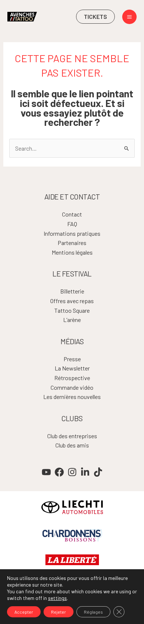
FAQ (72, 223)
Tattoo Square (72, 310)
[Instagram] (72, 472)
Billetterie (72, 291)
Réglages (93, 611)
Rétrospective (72, 377)
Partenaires (72, 242)
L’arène (72, 319)
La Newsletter (72, 368)
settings (57, 598)
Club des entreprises (72, 435)
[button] (95, 17)
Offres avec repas (72, 300)
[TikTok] (98, 472)
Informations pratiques (72, 233)
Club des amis (72, 445)
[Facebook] (59, 472)
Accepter (23, 611)
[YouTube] (46, 472)
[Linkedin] (85, 472)
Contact (72, 214)
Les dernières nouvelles (72, 396)
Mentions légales (72, 252)
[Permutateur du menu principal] (129, 17)
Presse (72, 358)
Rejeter (58, 611)
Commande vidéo (72, 387)
